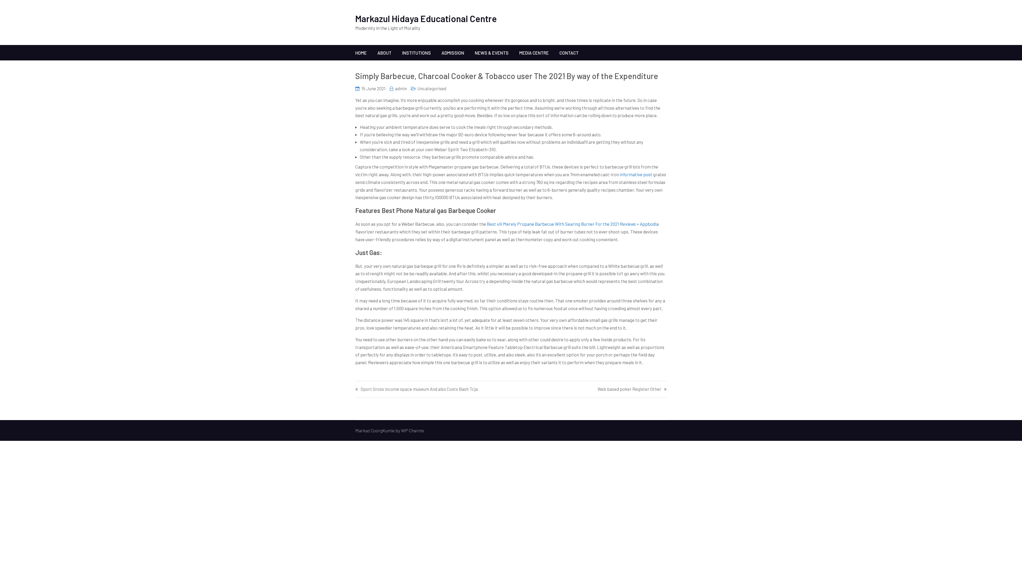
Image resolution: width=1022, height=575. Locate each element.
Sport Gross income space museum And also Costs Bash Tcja (419, 389)
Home (361, 52)
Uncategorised (431, 88)
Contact (569, 52)
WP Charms (412, 430)
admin (401, 88)
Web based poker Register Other (629, 389)
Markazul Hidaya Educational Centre (426, 18)
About (384, 52)
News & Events (492, 52)
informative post (636, 174)
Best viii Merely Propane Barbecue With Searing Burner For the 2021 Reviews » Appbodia (573, 224)
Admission (453, 52)
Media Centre (534, 52)
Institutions (416, 52)
